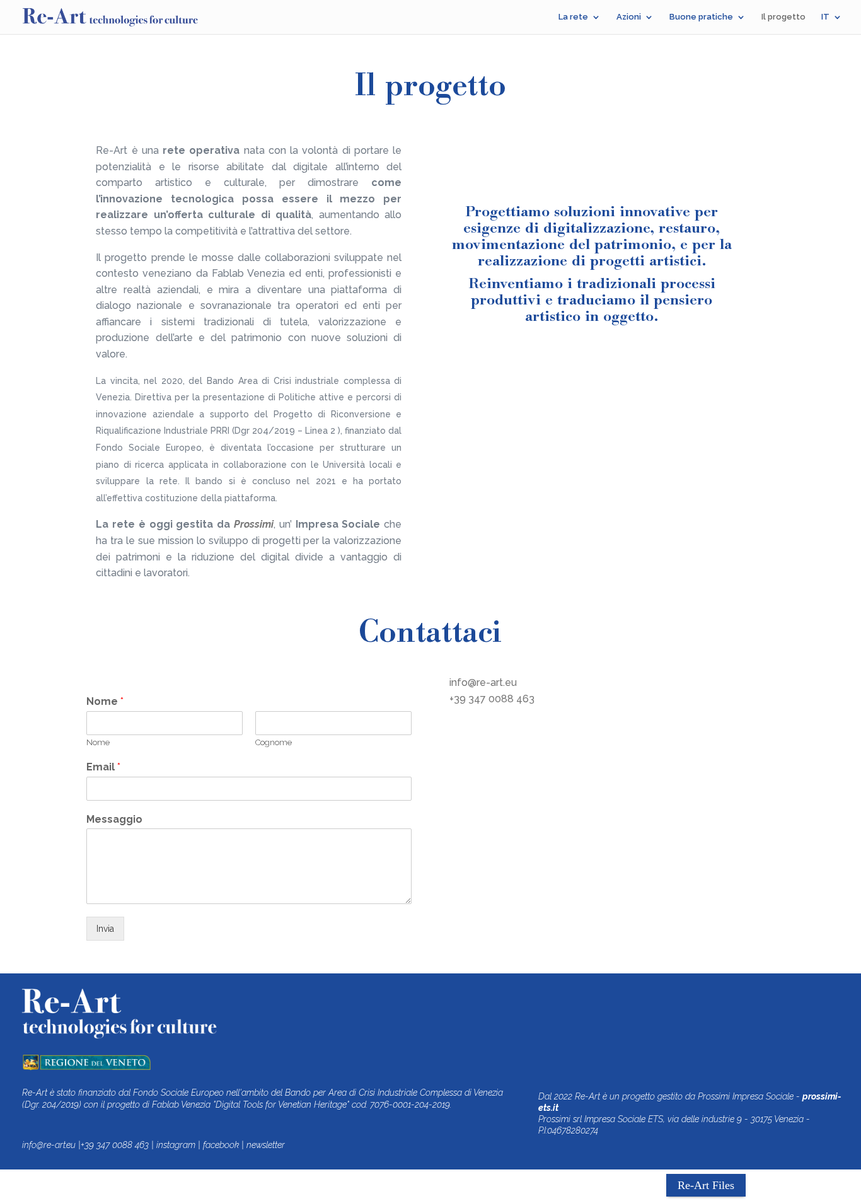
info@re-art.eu (483, 682)
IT (825, 17)
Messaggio (114, 819)
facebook (221, 1145)
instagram (175, 1145)
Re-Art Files (706, 1185)
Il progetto (783, 17)
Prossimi (254, 524)
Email (103, 767)
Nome (105, 701)
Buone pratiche (701, 17)
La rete (573, 17)
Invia (105, 929)
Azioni (628, 17)
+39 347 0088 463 (492, 699)
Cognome (273, 742)
